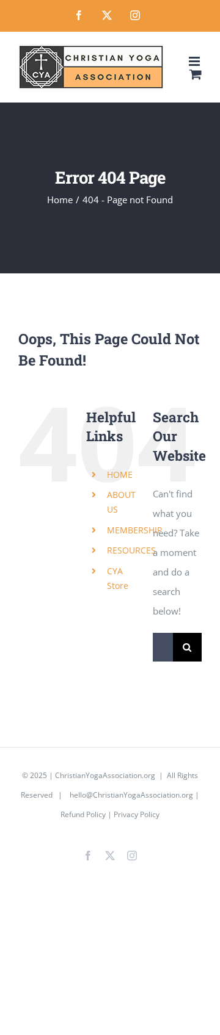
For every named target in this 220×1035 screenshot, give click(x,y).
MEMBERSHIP (134, 530)
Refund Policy (83, 814)
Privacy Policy (137, 814)
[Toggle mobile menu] (195, 61)
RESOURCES (131, 550)
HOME (120, 474)
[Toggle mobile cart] (195, 74)
